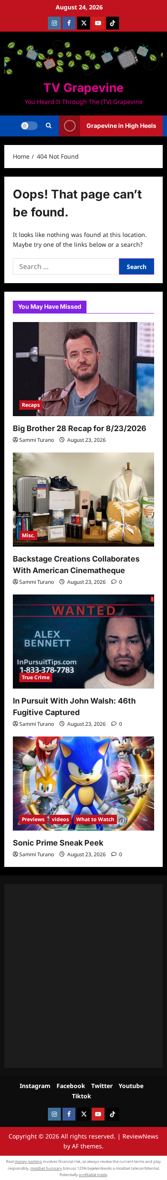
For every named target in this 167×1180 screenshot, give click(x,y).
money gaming (28, 1161)
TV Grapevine (83, 87)
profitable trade (93, 1174)
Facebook (71, 1086)
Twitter (102, 1086)
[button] (48, 126)
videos (60, 819)
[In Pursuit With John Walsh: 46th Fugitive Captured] (83, 641)
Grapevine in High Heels (121, 125)
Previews (33, 819)
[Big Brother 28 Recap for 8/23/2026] (83, 369)
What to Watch (95, 819)
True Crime (36, 677)
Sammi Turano (36, 440)
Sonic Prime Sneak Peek (58, 842)
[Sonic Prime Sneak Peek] (83, 783)
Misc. (28, 535)
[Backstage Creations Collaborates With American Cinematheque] (83, 499)
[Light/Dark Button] (29, 125)
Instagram (35, 1086)
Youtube (131, 1086)
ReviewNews (140, 1136)
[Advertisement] (83, 976)
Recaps (31, 404)
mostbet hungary (46, 1168)
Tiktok (81, 1096)
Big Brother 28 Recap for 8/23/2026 (79, 428)
